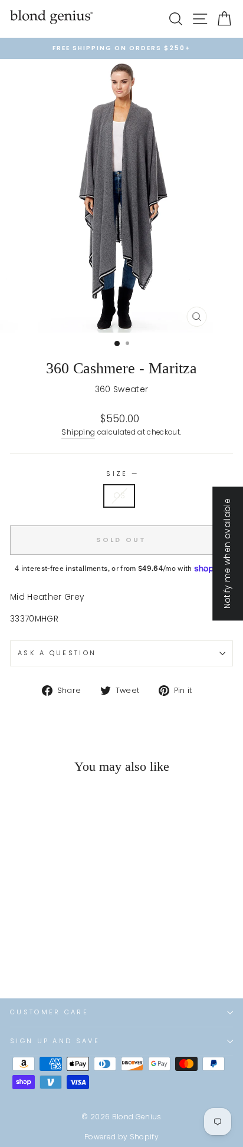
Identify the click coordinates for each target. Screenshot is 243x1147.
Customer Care (49, 1012)
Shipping (78, 432)
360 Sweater (122, 389)
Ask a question (57, 653)
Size (121, 473)
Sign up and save (55, 1041)
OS (119, 495)
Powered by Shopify (121, 1137)
